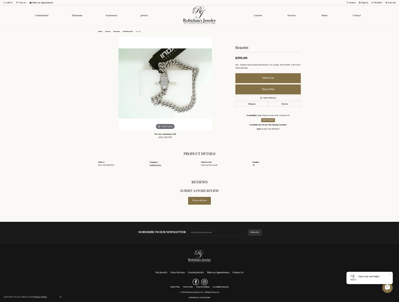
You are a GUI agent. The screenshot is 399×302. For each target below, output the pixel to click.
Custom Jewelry (196, 272)
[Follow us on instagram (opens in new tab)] (204, 282)
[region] (165, 83)
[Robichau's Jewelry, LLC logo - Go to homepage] (199, 15)
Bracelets (116, 31)
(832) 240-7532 (165, 137)
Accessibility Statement (221, 287)
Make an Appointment (218, 272)
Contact (357, 15)
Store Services (178, 272)
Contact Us (238, 272)
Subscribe (254, 232)
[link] (41, 2)
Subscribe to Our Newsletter (162, 232)
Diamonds (77, 15)
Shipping (251, 104)
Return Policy (175, 287)
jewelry (108, 31)
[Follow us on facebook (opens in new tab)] (196, 282)
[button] (8, 2)
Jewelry (144, 15)
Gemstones (111, 15)
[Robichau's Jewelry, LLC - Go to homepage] (199, 256)
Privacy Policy (188, 287)
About (324, 15)
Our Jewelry (161, 272)
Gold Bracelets (128, 31)
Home (100, 31)
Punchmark (205, 298)
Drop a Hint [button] (268, 89)
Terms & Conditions (203, 287)
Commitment (41, 15)
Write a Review (199, 200)
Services (291, 15)
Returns (285, 104)
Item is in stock (268, 120)
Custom (258, 15)
